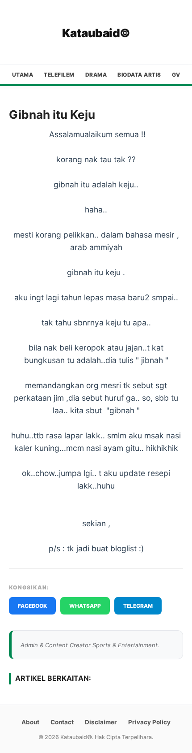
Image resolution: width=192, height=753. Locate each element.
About (30, 722)
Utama (22, 74)
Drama (96, 74)
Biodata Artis (139, 74)
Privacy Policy (149, 722)
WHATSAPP (85, 605)
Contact (62, 722)
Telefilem (59, 74)
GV (176, 74)
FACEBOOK (32, 605)
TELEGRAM (138, 605)
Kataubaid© (96, 33)
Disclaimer (101, 722)
